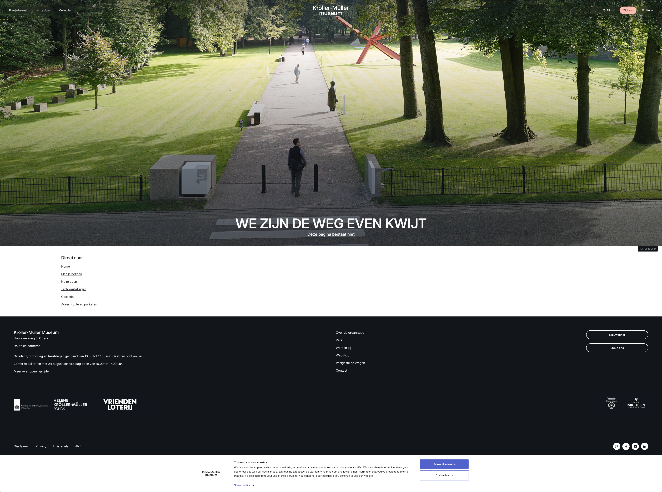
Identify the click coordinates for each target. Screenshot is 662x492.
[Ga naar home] (331, 10)
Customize (442, 475)
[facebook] (626, 446)
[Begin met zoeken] (594, 10)
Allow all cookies (444, 464)
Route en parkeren (27, 346)
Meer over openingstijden (32, 371)
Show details (242, 485)
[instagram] (616, 446)
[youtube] (635, 446)
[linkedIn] (644, 446)
